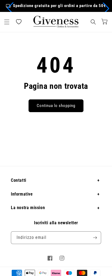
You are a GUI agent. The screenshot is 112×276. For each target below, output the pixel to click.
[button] (10, 8)
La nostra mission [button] (28, 207)
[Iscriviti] (95, 237)
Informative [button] (22, 194)
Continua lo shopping (56, 105)
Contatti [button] (18, 180)
